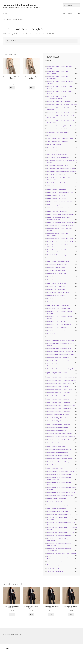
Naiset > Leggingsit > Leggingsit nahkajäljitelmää (61, 351)
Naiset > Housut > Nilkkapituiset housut (58, 292)
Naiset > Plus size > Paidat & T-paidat (57, 452)
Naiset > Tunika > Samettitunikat (56, 508)
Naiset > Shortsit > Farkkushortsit (56, 498)
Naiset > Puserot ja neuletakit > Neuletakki (59, 474)
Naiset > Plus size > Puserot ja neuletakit (58, 455)
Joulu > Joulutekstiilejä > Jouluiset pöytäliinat (60, 138)
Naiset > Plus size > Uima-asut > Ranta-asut (59, 458)
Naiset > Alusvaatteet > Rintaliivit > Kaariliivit (60, 242)
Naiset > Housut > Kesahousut (55, 280)
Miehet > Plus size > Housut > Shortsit (57, 186)
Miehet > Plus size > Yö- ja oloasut (56, 198)
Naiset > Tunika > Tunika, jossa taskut (57, 511)
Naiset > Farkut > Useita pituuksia (56, 270)
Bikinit (49, 135)
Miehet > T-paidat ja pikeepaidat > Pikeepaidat (60, 202)
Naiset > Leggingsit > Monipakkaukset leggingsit (61, 354)
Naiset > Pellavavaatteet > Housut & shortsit (59, 433)
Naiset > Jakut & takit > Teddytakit (57, 327)
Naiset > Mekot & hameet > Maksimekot (58, 396)
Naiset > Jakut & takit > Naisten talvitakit (59, 308)
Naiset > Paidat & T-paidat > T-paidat (57, 427)
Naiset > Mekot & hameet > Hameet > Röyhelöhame (61, 380)
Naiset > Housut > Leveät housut (56, 286)
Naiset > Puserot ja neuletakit (55, 468)
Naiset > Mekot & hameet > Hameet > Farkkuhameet (61, 361)
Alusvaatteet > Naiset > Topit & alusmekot (59, 101)
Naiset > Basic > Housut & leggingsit (57, 255)
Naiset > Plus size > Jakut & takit (56, 446)
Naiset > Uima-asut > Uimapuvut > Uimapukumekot (61, 553)
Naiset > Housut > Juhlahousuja (56, 277)
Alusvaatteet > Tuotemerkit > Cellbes (57, 129)
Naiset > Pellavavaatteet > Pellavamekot (58, 440)
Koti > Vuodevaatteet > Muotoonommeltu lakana (61, 168)
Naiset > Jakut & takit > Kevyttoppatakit (58, 305)
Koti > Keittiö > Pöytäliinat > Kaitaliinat (58, 151)
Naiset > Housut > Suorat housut (56, 295)
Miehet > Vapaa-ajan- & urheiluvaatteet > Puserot (61, 222)
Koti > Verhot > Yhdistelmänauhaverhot (58, 157)
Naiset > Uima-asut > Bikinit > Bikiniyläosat (59, 535)
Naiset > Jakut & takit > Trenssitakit (57, 331)
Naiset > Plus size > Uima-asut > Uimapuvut (59, 462)
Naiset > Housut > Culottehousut (56, 273)
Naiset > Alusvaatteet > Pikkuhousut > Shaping (60, 238)
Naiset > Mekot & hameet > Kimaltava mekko (59, 389)
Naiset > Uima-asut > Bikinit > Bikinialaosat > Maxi (61, 532)
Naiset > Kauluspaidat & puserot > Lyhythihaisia (60, 340)
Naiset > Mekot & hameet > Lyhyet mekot (58, 392)
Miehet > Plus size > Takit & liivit (56, 195)
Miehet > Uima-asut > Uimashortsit (57, 211)
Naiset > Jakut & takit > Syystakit (56, 321)
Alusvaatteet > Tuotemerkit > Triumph (58, 132)
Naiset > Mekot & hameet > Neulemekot (58, 402)
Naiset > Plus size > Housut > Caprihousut (58, 443)
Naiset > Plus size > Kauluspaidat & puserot (59, 449)
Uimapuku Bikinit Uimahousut (19, 5)
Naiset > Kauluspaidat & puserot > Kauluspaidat (60, 337)
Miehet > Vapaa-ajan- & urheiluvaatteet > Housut (60, 214)
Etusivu (5, 13)
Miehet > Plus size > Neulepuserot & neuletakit (60, 192)
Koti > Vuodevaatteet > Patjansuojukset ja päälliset (61, 171)
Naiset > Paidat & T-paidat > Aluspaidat (58, 414)
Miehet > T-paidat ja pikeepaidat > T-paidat (59, 205)
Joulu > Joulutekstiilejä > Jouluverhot (57, 141)
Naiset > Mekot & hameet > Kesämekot (58, 386)
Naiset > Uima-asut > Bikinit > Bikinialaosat (59, 514)
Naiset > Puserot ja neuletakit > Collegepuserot (60, 471)
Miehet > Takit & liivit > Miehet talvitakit (58, 208)
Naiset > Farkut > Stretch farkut (56, 267)
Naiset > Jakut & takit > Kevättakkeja (57, 302)
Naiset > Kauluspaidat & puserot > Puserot (59, 348)
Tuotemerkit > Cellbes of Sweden (56, 562)
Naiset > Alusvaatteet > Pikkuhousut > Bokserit (60, 225)
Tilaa (11, 88)
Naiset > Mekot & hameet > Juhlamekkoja (59, 383)
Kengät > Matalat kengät (54, 144)
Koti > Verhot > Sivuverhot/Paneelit (57, 154)
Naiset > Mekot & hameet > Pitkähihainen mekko (61, 405)
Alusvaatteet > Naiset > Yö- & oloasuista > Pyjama (61, 113)
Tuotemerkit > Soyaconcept (55, 571)
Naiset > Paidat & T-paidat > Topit (56, 430)
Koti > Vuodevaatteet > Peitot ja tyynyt (58, 175)
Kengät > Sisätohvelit (53, 148)
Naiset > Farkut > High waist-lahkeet (57, 258)
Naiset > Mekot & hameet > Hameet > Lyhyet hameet (62, 369)
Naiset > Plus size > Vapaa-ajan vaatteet (58, 465)
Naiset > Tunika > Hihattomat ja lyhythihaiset (60, 505)
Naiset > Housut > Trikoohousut (56, 299)
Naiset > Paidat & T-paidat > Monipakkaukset (59, 421)
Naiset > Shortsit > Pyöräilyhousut (56, 502)
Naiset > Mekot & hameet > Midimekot (58, 399)
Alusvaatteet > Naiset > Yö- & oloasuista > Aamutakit (62, 104)
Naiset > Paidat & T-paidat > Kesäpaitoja (58, 418)
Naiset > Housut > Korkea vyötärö (56, 283)
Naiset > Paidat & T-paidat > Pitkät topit (58, 424)
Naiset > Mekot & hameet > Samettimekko (59, 408)
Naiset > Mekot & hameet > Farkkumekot (58, 357)
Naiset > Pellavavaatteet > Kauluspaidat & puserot (61, 436)
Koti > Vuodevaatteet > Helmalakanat (57, 165)
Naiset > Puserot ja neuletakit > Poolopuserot (60, 495)
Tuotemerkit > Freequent (54, 565)
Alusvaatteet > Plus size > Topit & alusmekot (59, 126)
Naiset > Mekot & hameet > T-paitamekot (59, 411)
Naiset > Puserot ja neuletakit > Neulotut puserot (61, 492)
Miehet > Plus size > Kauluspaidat (56, 189)
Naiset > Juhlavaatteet (53, 334)
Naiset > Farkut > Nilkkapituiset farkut (58, 261)
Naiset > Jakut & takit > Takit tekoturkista (59, 324)
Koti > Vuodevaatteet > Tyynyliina (56, 183)
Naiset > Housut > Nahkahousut (56, 289)
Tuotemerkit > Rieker (53, 568)
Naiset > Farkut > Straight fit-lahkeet (57, 264)
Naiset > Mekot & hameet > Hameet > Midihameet (61, 377)
